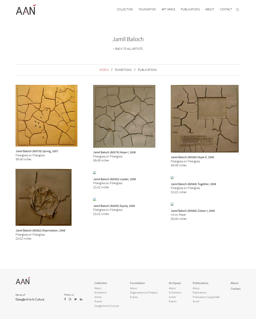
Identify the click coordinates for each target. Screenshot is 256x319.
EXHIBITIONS (123, 70)
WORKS (104, 70)
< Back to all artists (128, 49)
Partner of (20, 294)
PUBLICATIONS (147, 70)
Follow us (69, 294)
